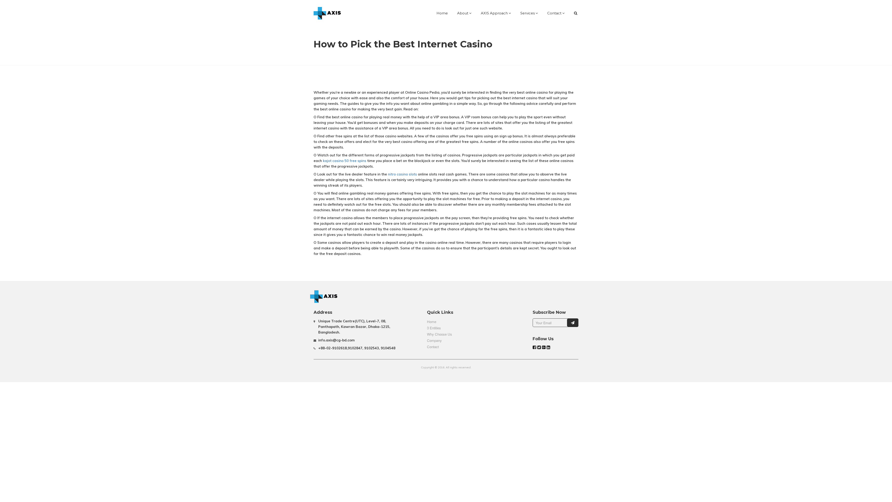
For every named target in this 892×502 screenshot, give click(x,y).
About (463, 13)
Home (442, 13)
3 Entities (434, 327)
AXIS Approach (495, 13)
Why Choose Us (439, 334)
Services (528, 13)
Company (434, 340)
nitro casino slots (402, 174)
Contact (554, 13)
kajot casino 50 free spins (344, 161)
